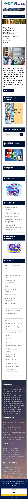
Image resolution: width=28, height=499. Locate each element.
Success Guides (10, 317)
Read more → (8, 90)
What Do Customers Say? (12, 265)
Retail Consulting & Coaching (13, 323)
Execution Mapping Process (13, 332)
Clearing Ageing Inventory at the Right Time (14, 434)
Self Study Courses (11, 313)
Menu (6, 16)
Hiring (8, 43)
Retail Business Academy (12, 310)
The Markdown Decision (12, 213)
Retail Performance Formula (13, 345)
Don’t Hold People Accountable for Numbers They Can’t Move (13, 227)
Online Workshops (10, 303)
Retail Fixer (8, 335)
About (6, 268)
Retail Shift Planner (10, 339)
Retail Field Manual (10, 360)
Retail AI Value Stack (11, 363)
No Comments (14, 41)
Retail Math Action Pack (12, 366)
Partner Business (10, 307)
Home (6, 286)
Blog (6, 272)
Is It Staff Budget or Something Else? (13, 423)
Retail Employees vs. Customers (11, 37)
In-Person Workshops (11, 295)
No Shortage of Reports (12, 216)
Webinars (7, 320)
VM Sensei (8, 342)
